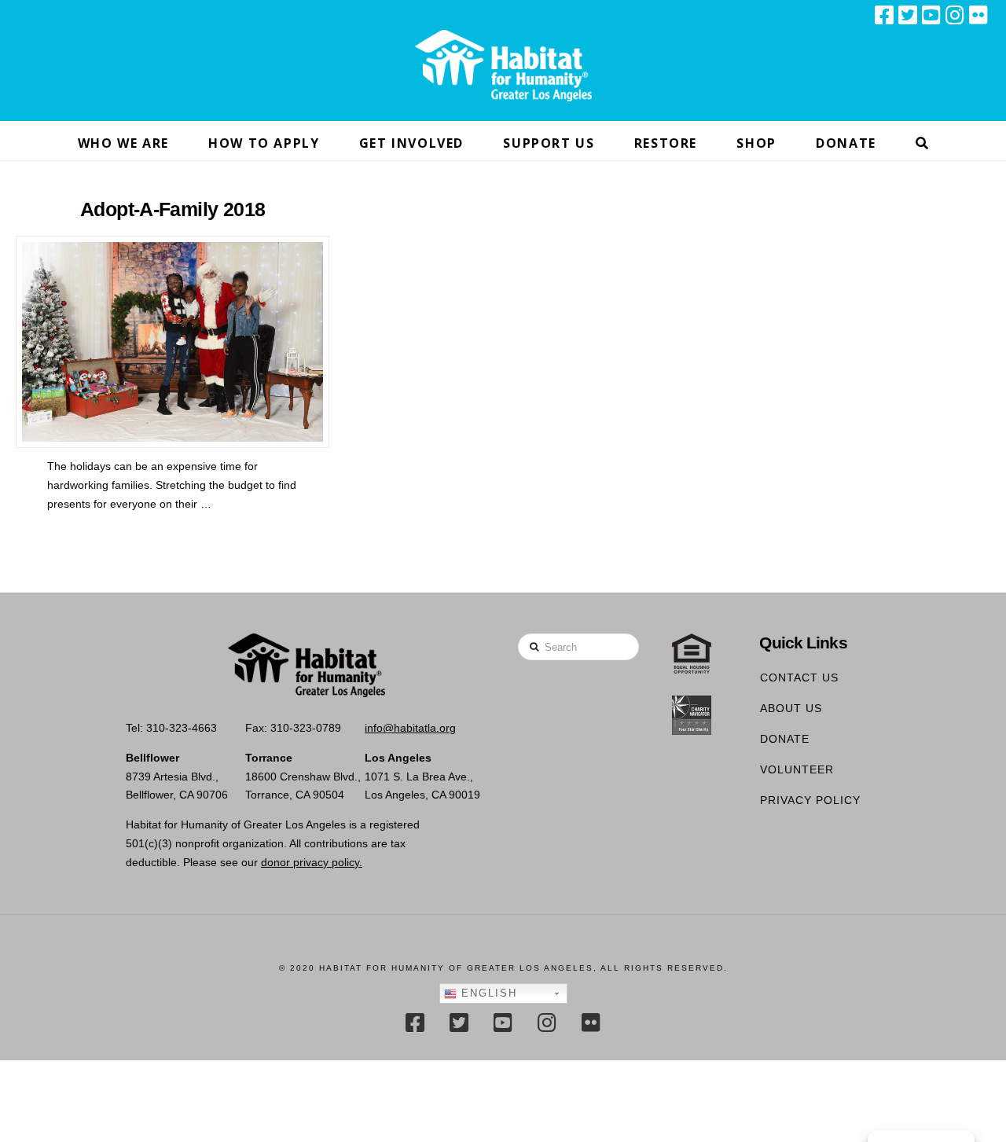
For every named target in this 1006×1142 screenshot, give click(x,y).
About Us (791, 708)
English (487, 993)
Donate (785, 739)
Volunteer (797, 769)
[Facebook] (884, 15)
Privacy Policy (810, 800)
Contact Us (799, 677)
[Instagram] (954, 15)
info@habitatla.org (410, 728)
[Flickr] (978, 15)
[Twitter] (907, 15)
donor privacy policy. (311, 862)
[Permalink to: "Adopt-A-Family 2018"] (172, 342)
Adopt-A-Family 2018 (172, 209)
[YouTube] (931, 15)
